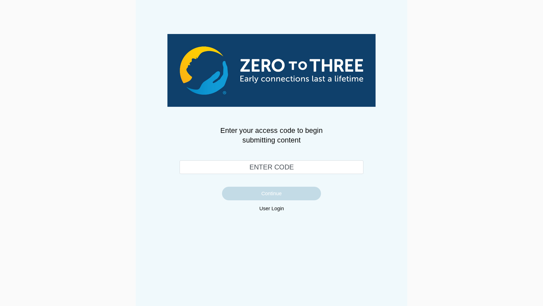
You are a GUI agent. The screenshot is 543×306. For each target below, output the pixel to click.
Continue (271, 193)
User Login (271, 208)
